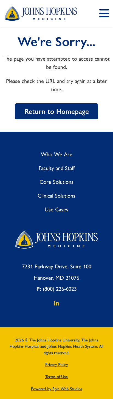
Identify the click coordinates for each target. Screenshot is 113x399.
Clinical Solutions (56, 195)
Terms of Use (56, 376)
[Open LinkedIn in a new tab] (56, 305)
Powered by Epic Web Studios (56, 388)
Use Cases (56, 209)
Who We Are (56, 154)
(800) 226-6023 (60, 288)
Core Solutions (56, 182)
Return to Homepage (56, 111)
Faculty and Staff (57, 168)
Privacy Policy (56, 364)
